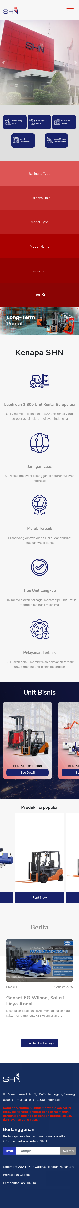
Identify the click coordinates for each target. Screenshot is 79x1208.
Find (37, 295)
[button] (6, 321)
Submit (68, 1151)
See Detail (27, 772)
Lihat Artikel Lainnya (39, 1043)
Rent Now (39, 897)
